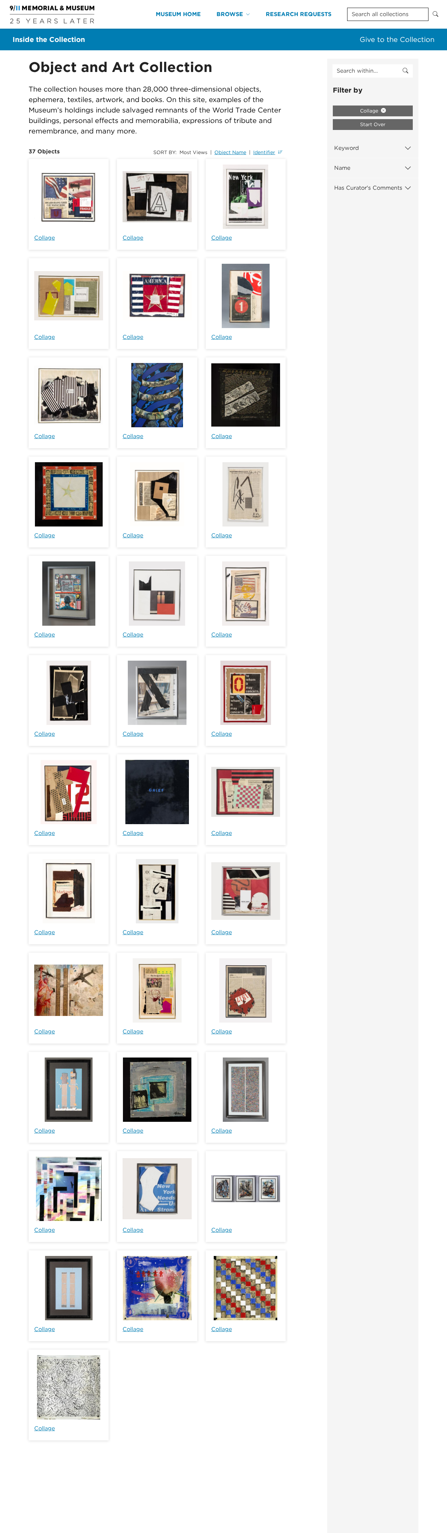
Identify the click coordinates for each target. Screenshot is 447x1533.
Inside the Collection (49, 39)
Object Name (230, 152)
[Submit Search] (435, 14)
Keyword (346, 148)
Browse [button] (230, 14)
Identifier (264, 152)
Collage (44, 237)
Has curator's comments (368, 187)
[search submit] (405, 71)
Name (342, 168)
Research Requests (298, 14)
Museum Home (178, 14)
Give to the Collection (397, 39)
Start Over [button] (373, 124)
